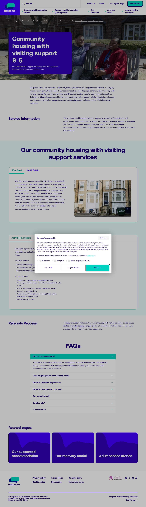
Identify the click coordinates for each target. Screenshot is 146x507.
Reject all (48, 268)
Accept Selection (73, 268)
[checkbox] (43, 260)
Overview (105, 238)
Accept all (97, 268)
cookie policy (91, 256)
